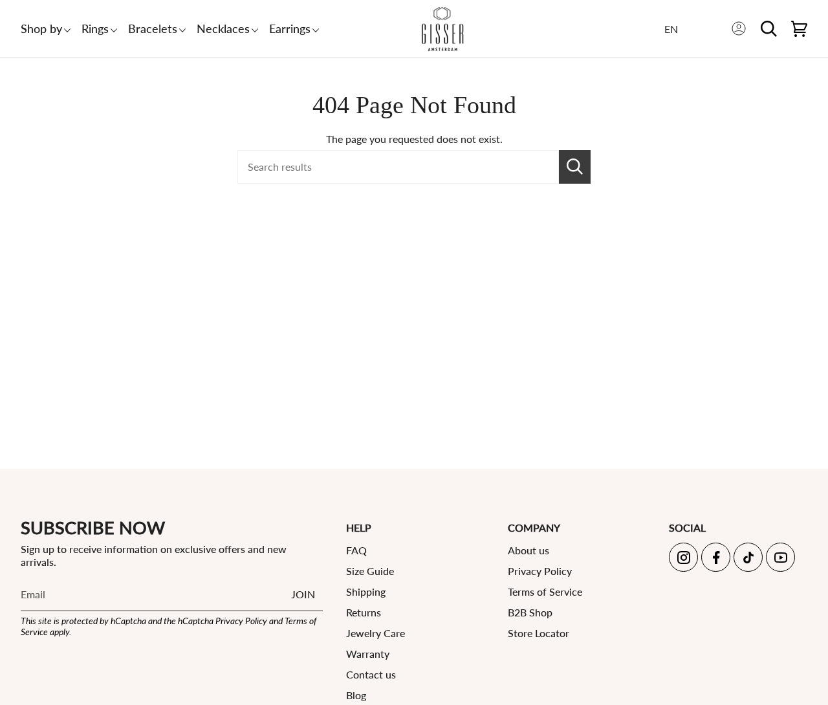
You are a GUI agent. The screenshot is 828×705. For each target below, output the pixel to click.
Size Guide (370, 571)
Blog (356, 695)
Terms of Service (545, 591)
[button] (41, 29)
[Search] (575, 167)
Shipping (366, 591)
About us (528, 550)
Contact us (371, 674)
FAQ (356, 550)
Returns (363, 612)
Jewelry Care (375, 633)
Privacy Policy (241, 620)
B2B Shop (530, 612)
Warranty (367, 653)
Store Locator (538, 633)
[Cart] (799, 29)
